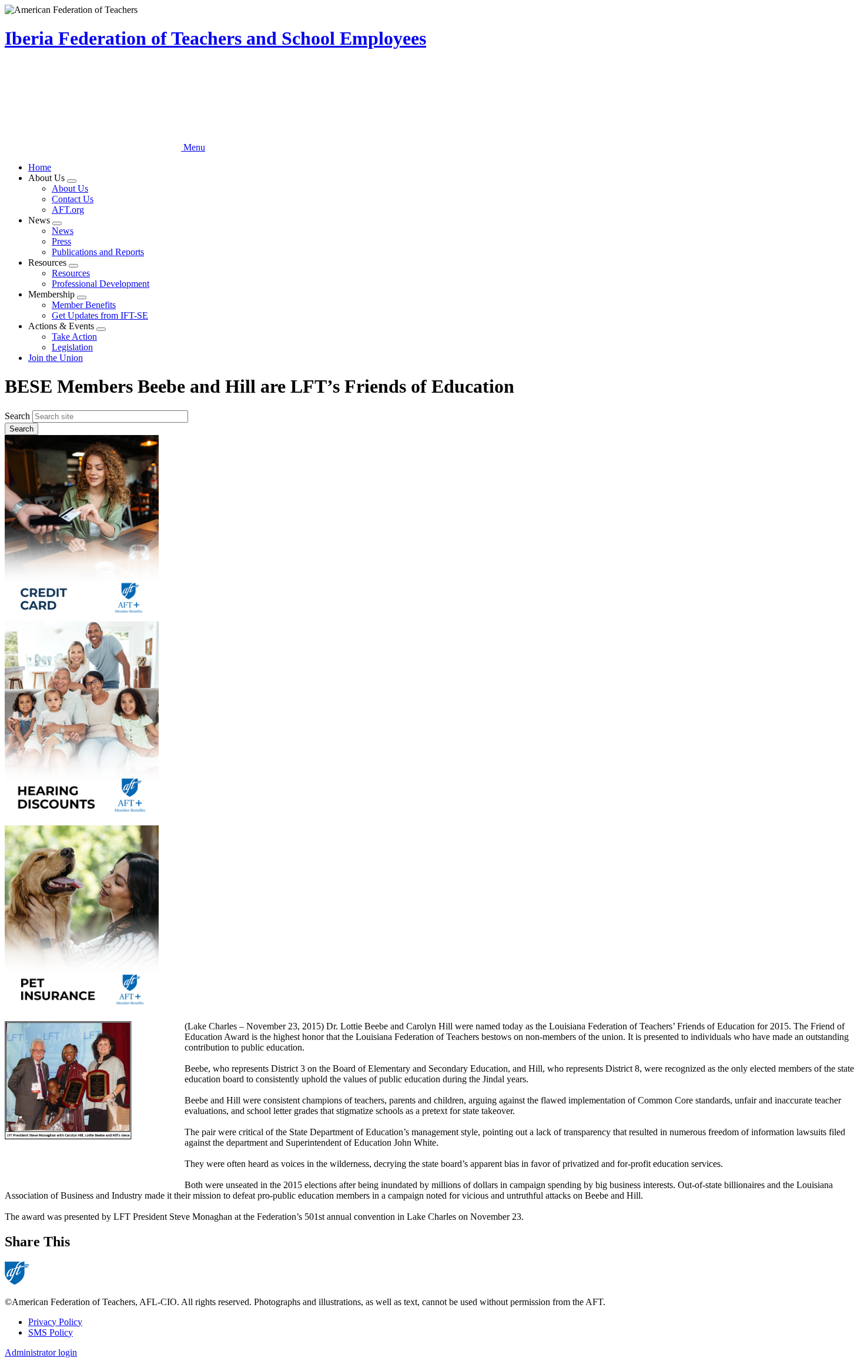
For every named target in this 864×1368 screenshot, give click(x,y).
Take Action (74, 337)
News (62, 231)
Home (39, 167)
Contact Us (72, 199)
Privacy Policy (55, 1322)
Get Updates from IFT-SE (100, 315)
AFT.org (68, 210)
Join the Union (55, 358)
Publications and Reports (98, 252)
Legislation (72, 347)
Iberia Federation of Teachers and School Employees (215, 38)
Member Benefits (84, 305)
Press (61, 241)
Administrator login (41, 1352)
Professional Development (100, 284)
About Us (70, 188)
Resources (71, 273)
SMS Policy (50, 1332)
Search (17, 416)
